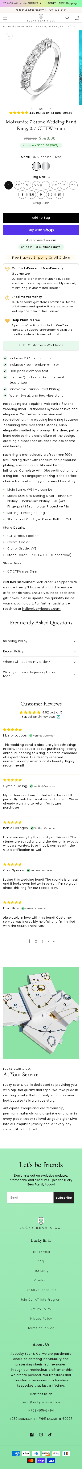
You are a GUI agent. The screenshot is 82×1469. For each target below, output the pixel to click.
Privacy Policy (41, 1318)
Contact (41, 1280)
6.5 (54, 184)
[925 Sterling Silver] (36, 166)
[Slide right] (50, 109)
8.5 (31, 193)
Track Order (41, 1252)
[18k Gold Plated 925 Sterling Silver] (46, 166)
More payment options (41, 240)
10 (59, 193)
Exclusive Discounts (41, 1290)
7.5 (73, 184)
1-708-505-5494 (41, 1410)
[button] (5, 17)
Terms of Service (41, 1328)
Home (6, 26)
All (13, 26)
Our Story (40, 1271)
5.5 (36, 184)
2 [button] (36, 941)
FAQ (41, 1261)
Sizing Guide (41, 203)
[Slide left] (31, 109)
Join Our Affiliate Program (41, 1299)
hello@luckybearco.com (41, 609)
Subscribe (64, 1198)
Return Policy (41, 1309)
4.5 (17, 184)
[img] (12, 730)
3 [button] (43, 941)
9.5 (50, 193)
